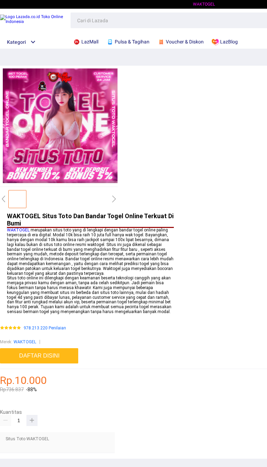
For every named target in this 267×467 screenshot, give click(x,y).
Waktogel (204, 4)
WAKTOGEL (18, 230)
